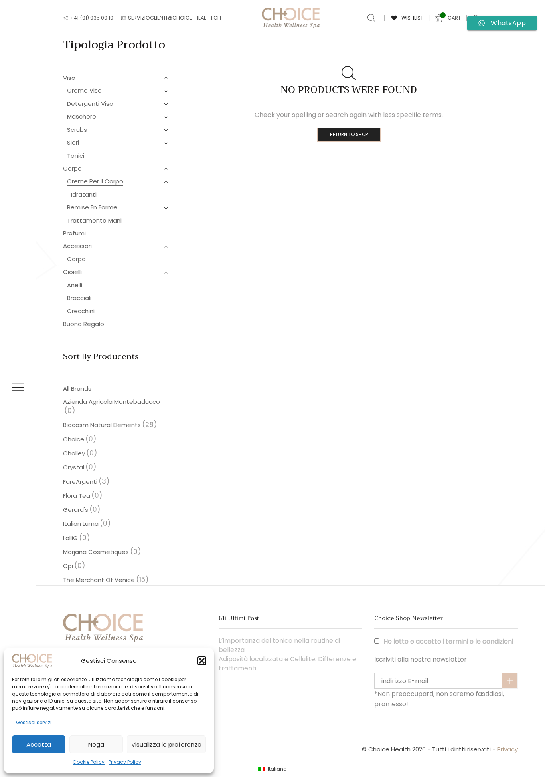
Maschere (81, 116)
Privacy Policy (125, 762)
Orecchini (81, 311)
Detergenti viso (90, 103)
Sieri (73, 142)
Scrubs (77, 129)
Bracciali (79, 298)
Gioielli (72, 272)
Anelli (74, 285)
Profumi (74, 233)
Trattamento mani (94, 220)
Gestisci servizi (33, 722)
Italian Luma (87, 523)
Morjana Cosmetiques (102, 551)
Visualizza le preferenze (166, 744)
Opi (74, 565)
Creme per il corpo (95, 181)
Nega (96, 744)
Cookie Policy (89, 762)
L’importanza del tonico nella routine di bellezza (279, 645)
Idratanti (84, 194)
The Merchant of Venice (105, 579)
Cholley (80, 453)
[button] (202, 661)
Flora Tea (82, 495)
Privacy (507, 749)
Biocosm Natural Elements (110, 424)
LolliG (76, 538)
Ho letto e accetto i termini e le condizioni (448, 641)
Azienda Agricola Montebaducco (111, 406)
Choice (79, 439)
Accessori (77, 246)
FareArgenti (86, 481)
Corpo (72, 168)
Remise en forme (92, 207)
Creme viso (84, 90)
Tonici (75, 155)
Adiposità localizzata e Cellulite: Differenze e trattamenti (287, 664)
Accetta (38, 744)
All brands (77, 388)
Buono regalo (83, 324)
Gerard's (81, 509)
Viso (69, 78)
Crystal (79, 467)
